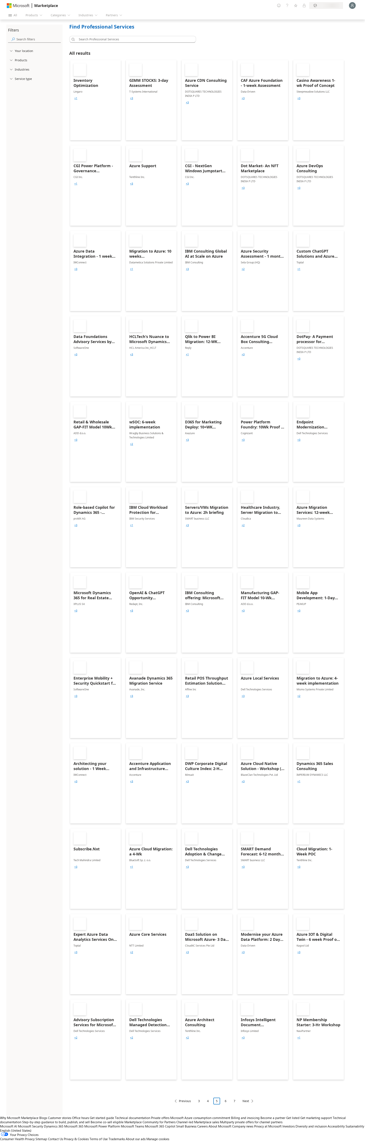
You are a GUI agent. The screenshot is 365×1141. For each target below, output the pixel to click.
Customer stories (59, 1118)
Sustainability (355, 1126)
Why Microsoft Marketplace (19, 1118)
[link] (95, 100)
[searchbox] (38, 39)
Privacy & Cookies (76, 1139)
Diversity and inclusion (311, 1126)
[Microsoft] (18, 5)
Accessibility (336, 1126)
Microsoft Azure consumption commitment (200, 1118)
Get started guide (102, 1118)
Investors (288, 1126)
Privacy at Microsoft (268, 1126)
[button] (72, 39)
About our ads (136, 1139)
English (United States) (15, 1130)
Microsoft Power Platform (102, 1126)
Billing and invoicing (245, 1118)
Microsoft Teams (132, 1126)
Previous (185, 1101)
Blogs (43, 1118)
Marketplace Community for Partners (150, 1122)
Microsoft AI (8, 1126)
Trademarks (117, 1139)
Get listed (293, 1118)
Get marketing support (316, 1118)
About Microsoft (219, 1126)
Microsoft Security (30, 1126)
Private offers (160, 1118)
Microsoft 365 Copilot (160, 1126)
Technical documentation (132, 1118)
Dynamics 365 (53, 1126)
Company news (242, 1126)
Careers (202, 1126)
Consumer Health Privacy (17, 1139)
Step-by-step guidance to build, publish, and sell (56, 1122)
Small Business (186, 1126)
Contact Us (55, 1139)
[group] (76, 98)
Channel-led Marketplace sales (197, 1122)
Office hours (80, 1118)
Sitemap (41, 1139)
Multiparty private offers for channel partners (251, 1122)
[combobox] (133, 39)
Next (245, 1101)
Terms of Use (99, 1139)
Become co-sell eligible (107, 1122)
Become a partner (272, 1118)
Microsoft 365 (73, 1126)
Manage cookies (157, 1139)
